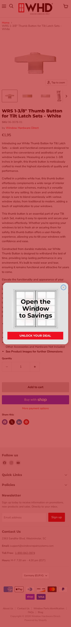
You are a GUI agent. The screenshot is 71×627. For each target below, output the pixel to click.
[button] (35, 313)
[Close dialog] (63, 287)
